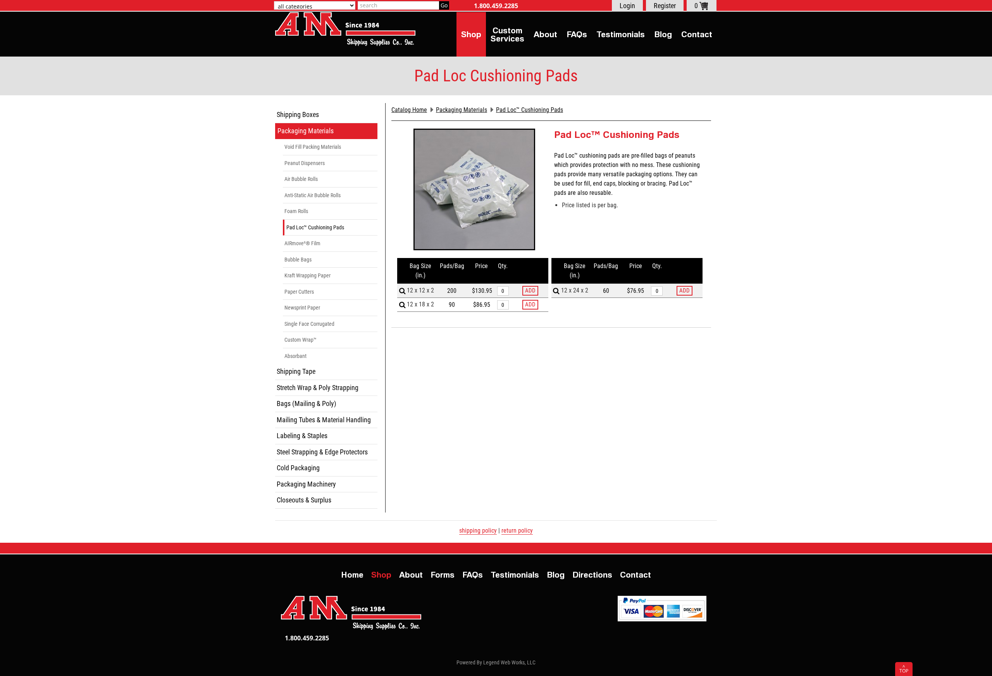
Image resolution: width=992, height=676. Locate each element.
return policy (517, 530)
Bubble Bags (298, 259)
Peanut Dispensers (304, 163)
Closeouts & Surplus (304, 500)
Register (665, 6)
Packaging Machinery (306, 484)
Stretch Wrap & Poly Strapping (317, 388)
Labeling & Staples (302, 436)
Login (627, 6)
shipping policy (478, 530)
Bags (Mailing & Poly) (306, 403)
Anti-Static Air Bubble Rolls (312, 195)
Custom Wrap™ (300, 340)
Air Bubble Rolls (301, 179)
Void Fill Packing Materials (312, 147)
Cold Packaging (298, 468)
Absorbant (295, 356)
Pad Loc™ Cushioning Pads (315, 227)
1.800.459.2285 (496, 6)
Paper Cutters (299, 292)
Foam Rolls (296, 211)
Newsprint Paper (302, 307)
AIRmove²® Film (302, 243)
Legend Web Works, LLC (509, 662)
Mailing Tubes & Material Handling (324, 420)
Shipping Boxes (298, 114)
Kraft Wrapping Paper (307, 275)
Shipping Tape (296, 371)
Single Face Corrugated (309, 324)
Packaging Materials (305, 131)
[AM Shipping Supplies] (345, 29)
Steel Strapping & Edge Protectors (322, 452)
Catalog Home (409, 110)
